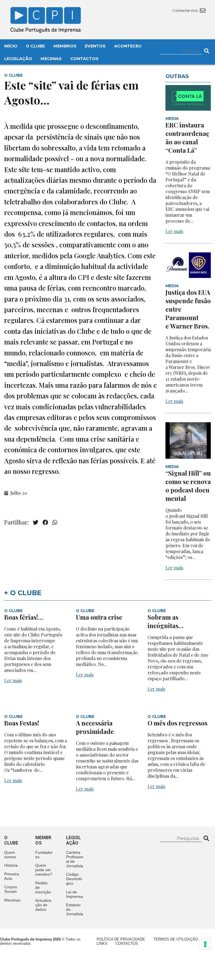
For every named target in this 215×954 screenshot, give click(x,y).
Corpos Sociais (10, 889)
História (11, 865)
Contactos (84, 58)
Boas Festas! (21, 723)
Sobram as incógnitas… (166, 621)
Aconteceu (127, 46)
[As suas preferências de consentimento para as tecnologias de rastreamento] (205, 944)
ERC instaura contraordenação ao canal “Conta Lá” (187, 137)
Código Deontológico (74, 878)
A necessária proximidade (95, 727)
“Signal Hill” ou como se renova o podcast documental (188, 486)
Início (10, 46)
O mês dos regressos (177, 723)
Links (102, 943)
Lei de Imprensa (74, 894)
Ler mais (174, 231)
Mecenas (51, 58)
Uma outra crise (99, 617)
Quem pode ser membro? (43, 870)
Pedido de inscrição (43, 887)
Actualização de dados (43, 905)
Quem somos (10, 854)
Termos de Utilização (175, 939)
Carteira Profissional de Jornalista (74, 859)
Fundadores (44, 854)
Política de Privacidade (121, 939)
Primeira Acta (11, 876)
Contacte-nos (185, 10)
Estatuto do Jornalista (74, 909)
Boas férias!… (23, 617)
